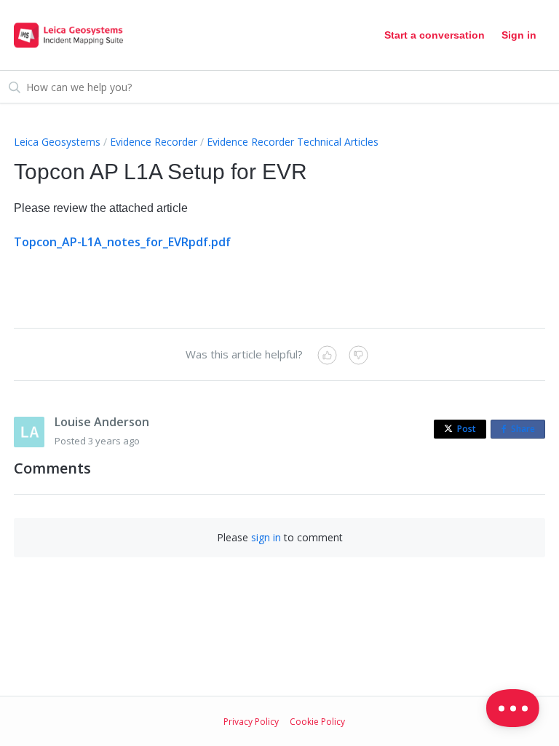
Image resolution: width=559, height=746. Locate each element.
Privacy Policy (251, 721)
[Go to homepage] (68, 35)
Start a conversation (434, 35)
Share (526, 431)
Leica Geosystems (57, 142)
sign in (266, 537)
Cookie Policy (317, 721)
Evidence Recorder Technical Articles (292, 142)
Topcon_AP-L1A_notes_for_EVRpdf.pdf (122, 242)
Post (466, 429)
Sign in (518, 35)
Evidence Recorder (153, 142)
